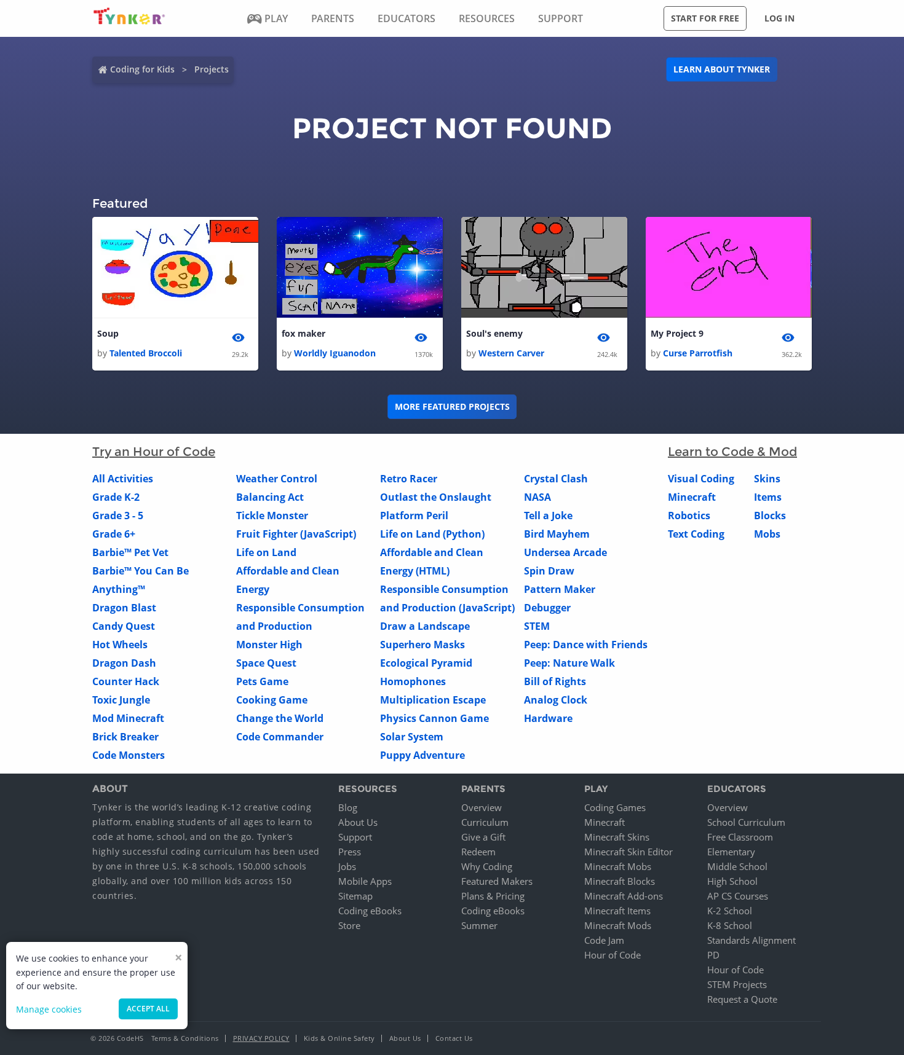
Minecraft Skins (616, 837)
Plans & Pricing (493, 896)
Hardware (548, 718)
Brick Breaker (125, 736)
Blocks (770, 515)
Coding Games (615, 807)
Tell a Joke (548, 515)
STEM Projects (737, 984)
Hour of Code (612, 955)
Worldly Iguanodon (335, 353)
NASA (537, 497)
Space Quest (266, 663)
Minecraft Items (617, 910)
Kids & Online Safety (339, 1038)
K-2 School (729, 910)
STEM (537, 626)
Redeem (478, 851)
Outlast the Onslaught (435, 497)
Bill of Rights (555, 681)
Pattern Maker (559, 589)
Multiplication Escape (433, 700)
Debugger (547, 607)
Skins (767, 478)
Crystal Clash (556, 478)
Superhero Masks (422, 644)
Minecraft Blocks (619, 881)
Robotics (689, 515)
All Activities (122, 478)
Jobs (347, 866)
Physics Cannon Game (434, 718)
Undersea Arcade (565, 552)
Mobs (767, 534)
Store (349, 925)
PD (713, 955)
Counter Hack (125, 681)
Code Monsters (128, 755)
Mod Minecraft (128, 718)
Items (768, 497)
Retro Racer (408, 478)
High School (732, 881)
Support (355, 837)
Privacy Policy (261, 1038)
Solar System (411, 736)
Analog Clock (555, 700)
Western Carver (511, 353)
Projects (211, 69)
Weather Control (276, 478)
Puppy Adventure (422, 755)
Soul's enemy (494, 333)
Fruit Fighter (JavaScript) (296, 534)
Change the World (279, 718)
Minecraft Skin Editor (628, 851)
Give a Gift (483, 837)
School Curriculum (746, 822)
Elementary (731, 851)
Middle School (737, 866)
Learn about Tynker (721, 69)
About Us (358, 822)
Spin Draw (549, 571)
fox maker (303, 333)
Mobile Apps (365, 881)
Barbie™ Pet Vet (130, 552)
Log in (779, 18)
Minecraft (692, 497)
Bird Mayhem (557, 534)
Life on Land (266, 552)
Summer (479, 925)
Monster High (269, 644)
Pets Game (262, 681)
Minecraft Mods (617, 925)
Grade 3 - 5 (117, 515)
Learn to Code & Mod (732, 451)
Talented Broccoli (145, 353)
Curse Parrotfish (697, 353)
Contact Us (454, 1038)
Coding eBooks (370, 910)
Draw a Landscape (425, 626)
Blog (347, 807)
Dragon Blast (124, 607)
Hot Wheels (120, 644)
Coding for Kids (142, 69)
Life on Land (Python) (432, 534)
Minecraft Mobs (617, 866)
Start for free (705, 18)
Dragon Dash (124, 663)
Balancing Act (270, 497)
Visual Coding (701, 478)
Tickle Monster (272, 515)
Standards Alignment (751, 940)
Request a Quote (742, 999)
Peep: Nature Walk (569, 663)
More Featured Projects (452, 406)
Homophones (413, 681)
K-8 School (729, 925)
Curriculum (485, 822)
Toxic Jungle (121, 700)
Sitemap (355, 896)
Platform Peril (414, 515)
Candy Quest (123, 626)
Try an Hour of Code (153, 451)
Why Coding (486, 866)
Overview (481, 807)
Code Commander (279, 736)
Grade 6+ (113, 534)
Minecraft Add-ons (623, 896)
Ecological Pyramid (426, 663)
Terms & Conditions (185, 1038)
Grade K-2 (116, 497)
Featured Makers (497, 881)
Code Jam (604, 940)
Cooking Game (271, 700)
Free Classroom (740, 837)
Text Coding (696, 534)
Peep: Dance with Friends (586, 644)
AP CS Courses (737, 896)
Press (349, 851)
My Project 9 (677, 333)
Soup (108, 333)
